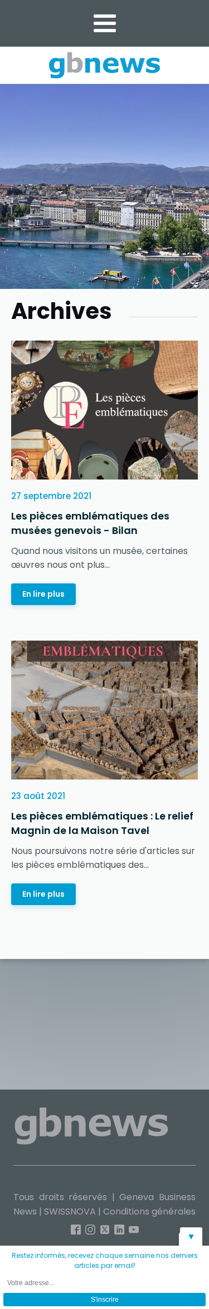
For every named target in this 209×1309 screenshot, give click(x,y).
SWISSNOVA (70, 1211)
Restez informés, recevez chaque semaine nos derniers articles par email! (105, 1260)
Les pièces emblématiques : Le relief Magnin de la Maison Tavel (102, 823)
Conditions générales (149, 1211)
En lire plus (43, 593)
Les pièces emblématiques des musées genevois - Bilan (90, 523)
